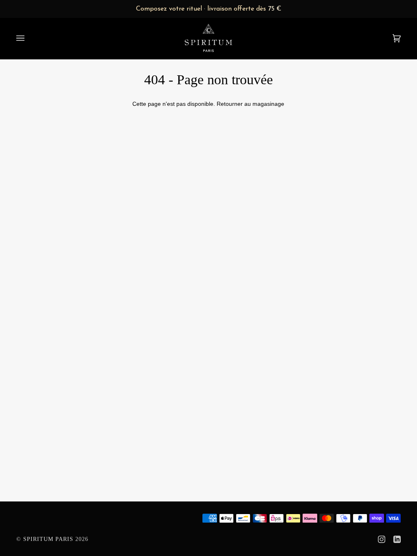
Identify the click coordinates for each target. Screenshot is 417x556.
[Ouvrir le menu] (28, 38)
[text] (208, 9)
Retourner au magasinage (250, 104)
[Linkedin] (397, 539)
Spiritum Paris (48, 539)
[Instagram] (381, 539)
